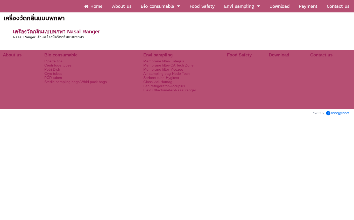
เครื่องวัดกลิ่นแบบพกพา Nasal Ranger (56, 31)
